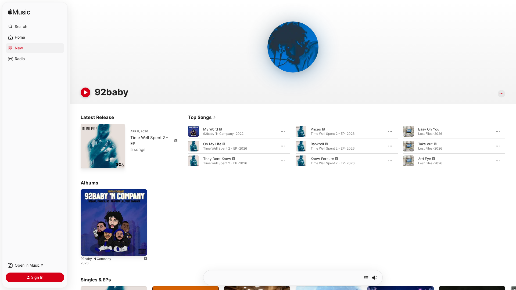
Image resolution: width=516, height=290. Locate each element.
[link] (202, 117)
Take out (425, 144)
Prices (316, 129)
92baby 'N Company (97, 191)
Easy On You (428, 129)
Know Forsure (322, 159)
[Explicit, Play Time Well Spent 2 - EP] (87, 161)
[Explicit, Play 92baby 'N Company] (87, 249)
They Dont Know (217, 159)
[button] (35, 26)
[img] (19, 12)
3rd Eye (424, 159)
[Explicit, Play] (193, 131)
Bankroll (317, 144)
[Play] (85, 92)
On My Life (212, 144)
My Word (210, 129)
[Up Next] (366, 277)
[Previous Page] (183, 146)
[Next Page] (510, 146)
